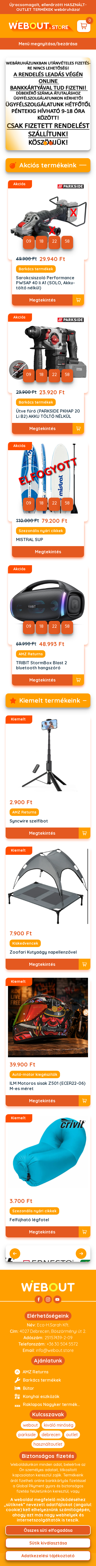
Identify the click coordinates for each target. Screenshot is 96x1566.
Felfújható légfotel (29, 1219)
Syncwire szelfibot (29, 821)
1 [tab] (45, 143)
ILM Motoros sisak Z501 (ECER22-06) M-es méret (47, 1086)
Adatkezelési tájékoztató (48, 1555)
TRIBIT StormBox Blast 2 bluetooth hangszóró (41, 665)
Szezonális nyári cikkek (41, 530)
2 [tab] (51, 143)
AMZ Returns (31, 654)
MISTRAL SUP (29, 539)
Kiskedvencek (25, 943)
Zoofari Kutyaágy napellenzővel (43, 952)
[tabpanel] (48, 103)
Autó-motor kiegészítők (34, 1074)
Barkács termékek (36, 269)
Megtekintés (42, 300)
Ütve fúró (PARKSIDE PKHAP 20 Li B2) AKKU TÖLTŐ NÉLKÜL (48, 414)
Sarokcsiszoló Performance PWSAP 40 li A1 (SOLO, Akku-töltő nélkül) (45, 282)
